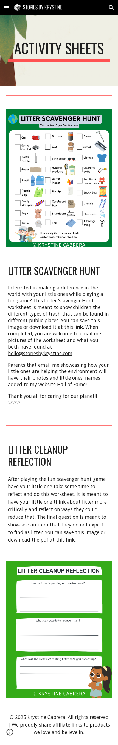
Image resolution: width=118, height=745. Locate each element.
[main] (59, 50)
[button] (6, 7)
